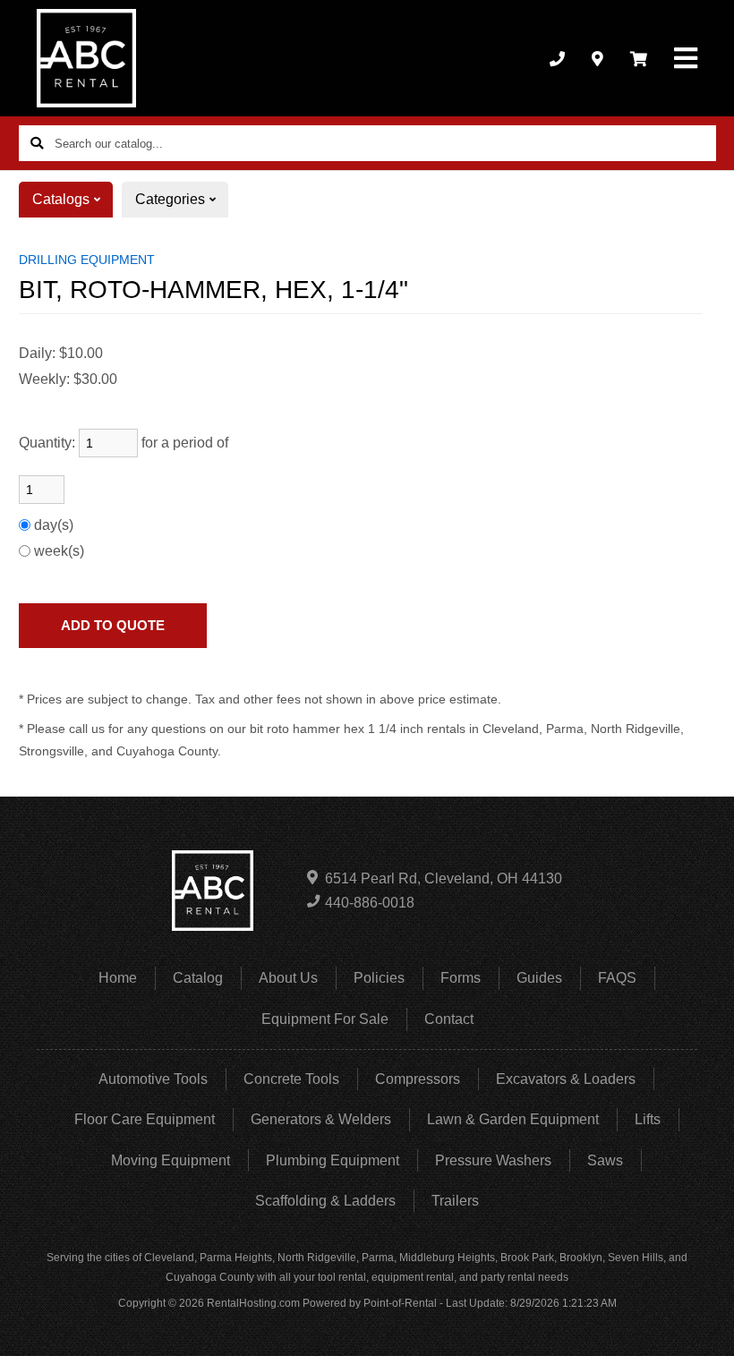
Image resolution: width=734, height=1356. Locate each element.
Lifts (648, 1119)
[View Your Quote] (638, 58)
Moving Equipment (170, 1160)
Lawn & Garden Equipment (513, 1119)
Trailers (455, 1200)
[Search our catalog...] (37, 143)
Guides (539, 977)
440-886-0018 (369, 902)
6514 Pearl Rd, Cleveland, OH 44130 (443, 878)
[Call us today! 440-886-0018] (557, 58)
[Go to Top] (700, 1324)
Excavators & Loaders (566, 1079)
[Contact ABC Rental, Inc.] (597, 58)
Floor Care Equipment (144, 1119)
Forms (460, 977)
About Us (288, 977)
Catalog (198, 977)
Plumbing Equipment (332, 1160)
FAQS (617, 977)
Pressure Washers (493, 1160)
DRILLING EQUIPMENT (87, 259)
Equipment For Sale (324, 1019)
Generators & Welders (321, 1119)
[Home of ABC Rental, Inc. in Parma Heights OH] (86, 58)
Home (117, 977)
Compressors (417, 1079)
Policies (379, 977)
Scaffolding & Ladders (325, 1200)
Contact (449, 1019)
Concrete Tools (291, 1079)
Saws (605, 1160)
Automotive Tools (153, 1079)
